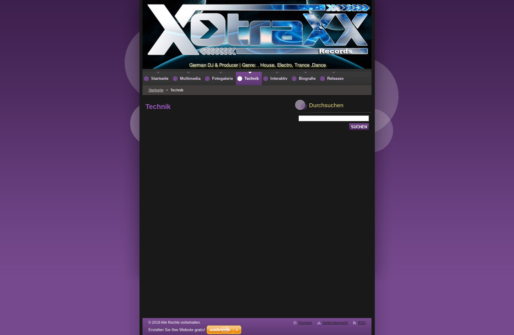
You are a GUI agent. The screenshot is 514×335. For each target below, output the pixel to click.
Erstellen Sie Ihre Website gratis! (176, 330)
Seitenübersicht (335, 323)
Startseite (156, 90)
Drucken (305, 323)
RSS (362, 323)
